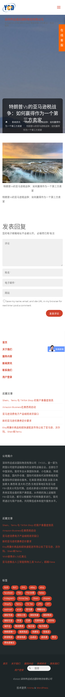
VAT (48, 604)
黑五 (54, 637)
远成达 (33, 637)
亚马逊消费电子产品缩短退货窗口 (20, 413)
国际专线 (8, 615)
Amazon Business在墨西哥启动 (19, 407)
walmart (8, 609)
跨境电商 (21, 637)
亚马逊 (29, 609)
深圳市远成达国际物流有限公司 (24, 19)
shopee (46, 598)
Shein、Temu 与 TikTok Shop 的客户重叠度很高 (27, 400)
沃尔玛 (51, 621)
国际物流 (47, 615)
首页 (4, 342)
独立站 (31, 626)
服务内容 (7, 356)
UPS (40, 604)
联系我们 (7, 370)
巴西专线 (39, 621)
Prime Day (23, 598)
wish (19, 609)
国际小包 (21, 615)
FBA (19, 593)
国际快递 (34, 615)
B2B (6, 587)
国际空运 (8, 621)
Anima (30, 687)
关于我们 (7, 349)
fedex (41, 593)
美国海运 (23, 632)
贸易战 (46, 632)
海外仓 (7, 626)
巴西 (28, 621)
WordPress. (42, 687)
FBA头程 (30, 593)
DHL (23, 587)
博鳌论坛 (41, 609)
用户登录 (7, 377)
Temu (18, 604)
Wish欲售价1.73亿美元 (14, 556)
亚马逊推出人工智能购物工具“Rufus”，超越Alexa (28, 561)
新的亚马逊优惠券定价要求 (17, 420)
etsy (42, 587)
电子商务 (43, 626)
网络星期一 (9, 632)
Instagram (9, 598)
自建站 (35, 632)
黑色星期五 (9, 643)
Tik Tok (29, 604)
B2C (15, 587)
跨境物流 (8, 637)
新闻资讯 (16, 122)
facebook (8, 593)
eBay (32, 587)
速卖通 (44, 637)
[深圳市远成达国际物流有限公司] (9, 7)
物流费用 (19, 626)
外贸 (19, 621)
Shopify (7, 604)
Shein (35, 598)
